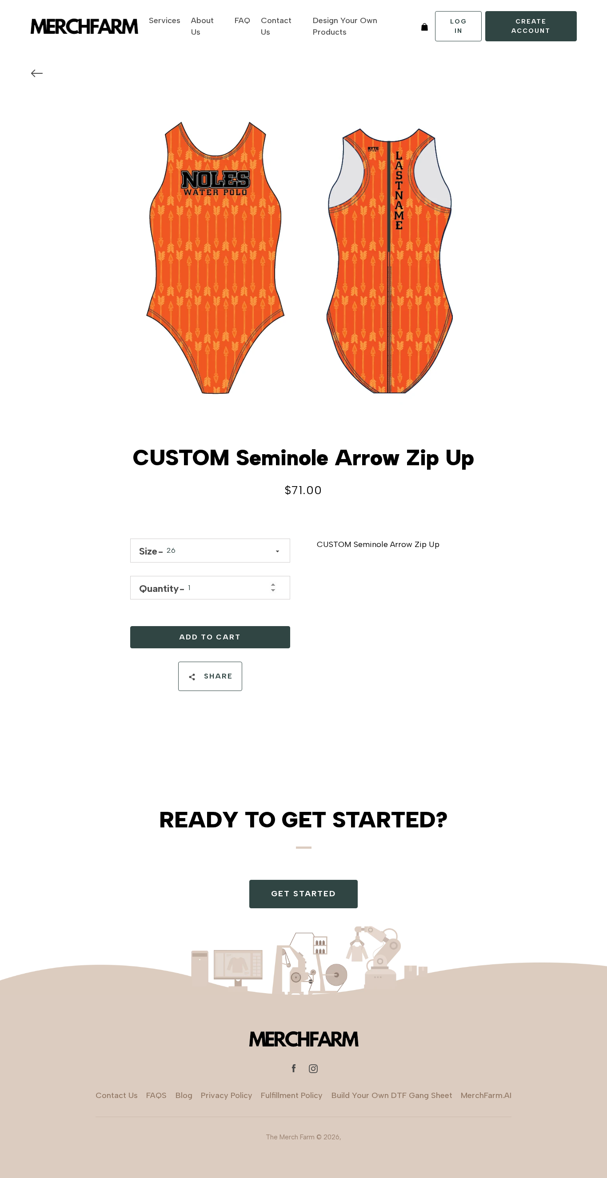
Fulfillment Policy (292, 1095)
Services (164, 20)
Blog (184, 1095)
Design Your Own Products (345, 26)
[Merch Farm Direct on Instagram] (313, 1068)
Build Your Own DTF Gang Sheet (391, 1095)
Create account (531, 26)
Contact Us (276, 26)
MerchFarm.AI (486, 1095)
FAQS (156, 1095)
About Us (202, 26)
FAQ (242, 20)
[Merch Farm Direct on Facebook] (293, 1068)
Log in (458, 26)
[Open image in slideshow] (303, 260)
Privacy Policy (226, 1095)
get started (303, 893)
